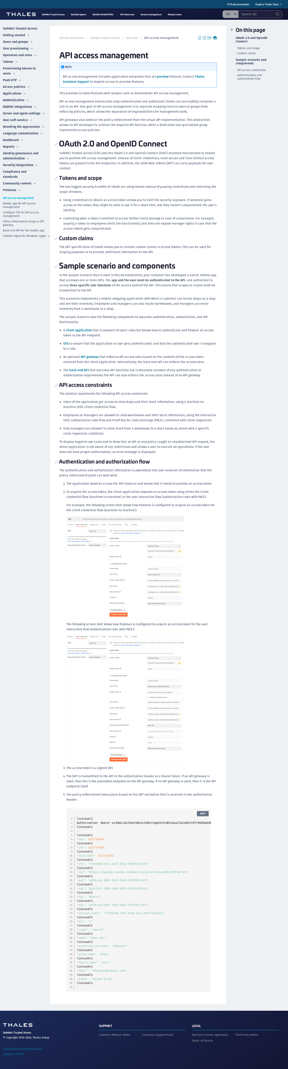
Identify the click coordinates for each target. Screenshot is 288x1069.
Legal (196, 1026)
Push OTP (10, 80)
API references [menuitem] (127, 14)
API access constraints (251, 70)
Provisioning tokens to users (19, 71)
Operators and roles (17, 55)
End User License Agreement (210, 1035)
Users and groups (15, 42)
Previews (9, 190)
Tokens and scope (248, 48)
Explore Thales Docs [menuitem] (267, 4)
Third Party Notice (246, 1035)
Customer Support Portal (157, 1035)
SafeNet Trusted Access (20, 28)
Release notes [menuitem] (174, 14)
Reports (8, 146)
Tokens (8, 61)
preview (163, 76)
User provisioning (16, 48)
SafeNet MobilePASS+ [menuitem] (103, 14)
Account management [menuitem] (151, 14)
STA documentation (238, 4)
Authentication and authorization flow (249, 76)
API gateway (90, 357)
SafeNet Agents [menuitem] (78, 14)
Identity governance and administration (20, 156)
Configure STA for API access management (21, 214)
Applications (12, 93)
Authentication (13, 100)
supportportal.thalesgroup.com (22, 1049)
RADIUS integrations (17, 106)
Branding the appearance (21, 126)
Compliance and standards (14, 174)
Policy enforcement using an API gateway (23, 223)
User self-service (15, 120)
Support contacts (14, 1054)
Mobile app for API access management (19, 205)
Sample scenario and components (251, 61)
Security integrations (18, 165)
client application (79, 330)
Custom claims (246, 53)
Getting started (14, 35)
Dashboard (11, 140)
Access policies (14, 86)
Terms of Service (202, 1041)
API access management (18, 198)
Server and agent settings (22, 113)
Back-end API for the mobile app (23, 230)
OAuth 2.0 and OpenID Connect (251, 39)
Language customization (20, 133)
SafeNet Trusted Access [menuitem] (53, 14)
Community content (17, 183)
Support (105, 1026)
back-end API (79, 370)
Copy (203, 813)
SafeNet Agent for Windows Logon (24, 236)
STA (65, 343)
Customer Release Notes (114, 1035)
